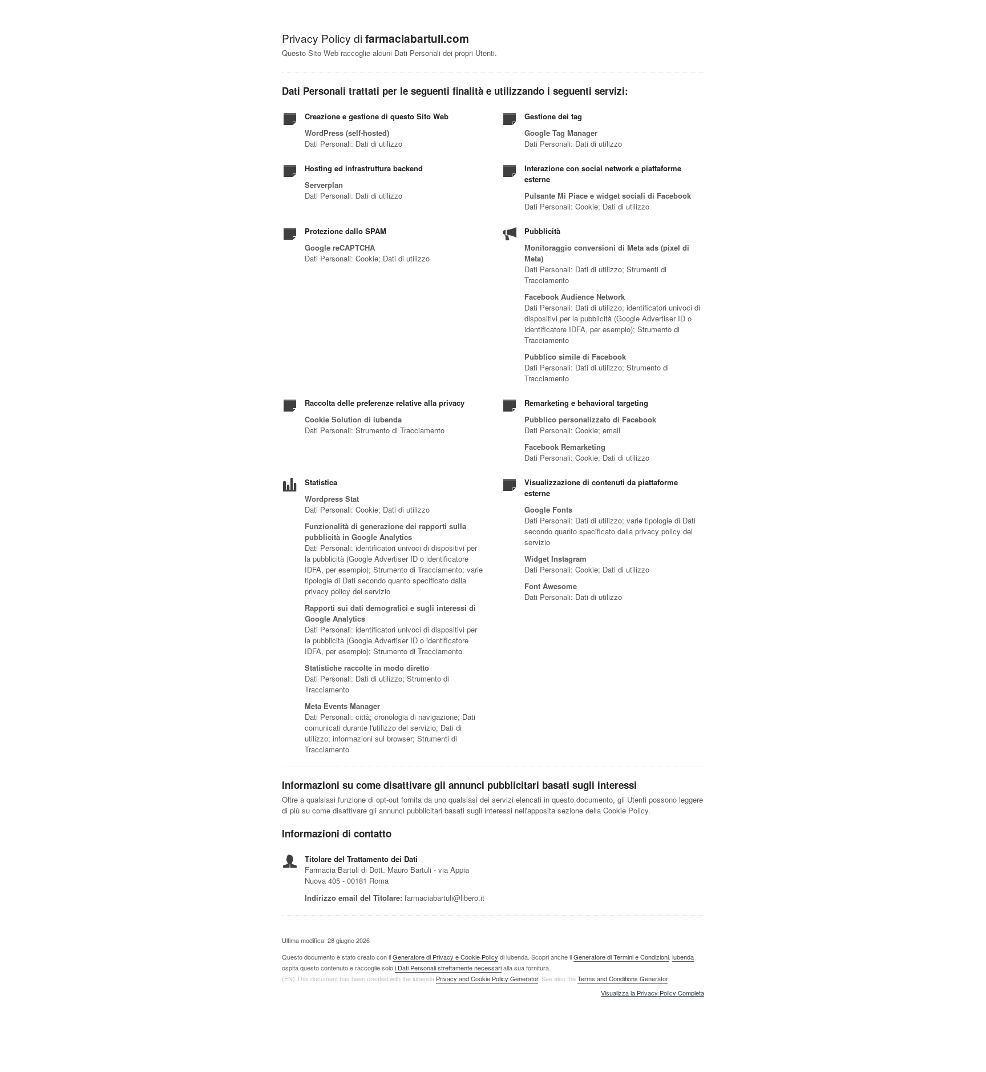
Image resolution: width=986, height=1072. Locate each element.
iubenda (683, 956)
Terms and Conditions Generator (622, 978)
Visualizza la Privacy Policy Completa (652, 993)
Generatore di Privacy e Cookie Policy (445, 956)
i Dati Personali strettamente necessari (448, 967)
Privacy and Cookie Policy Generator (487, 978)
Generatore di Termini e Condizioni (621, 956)
